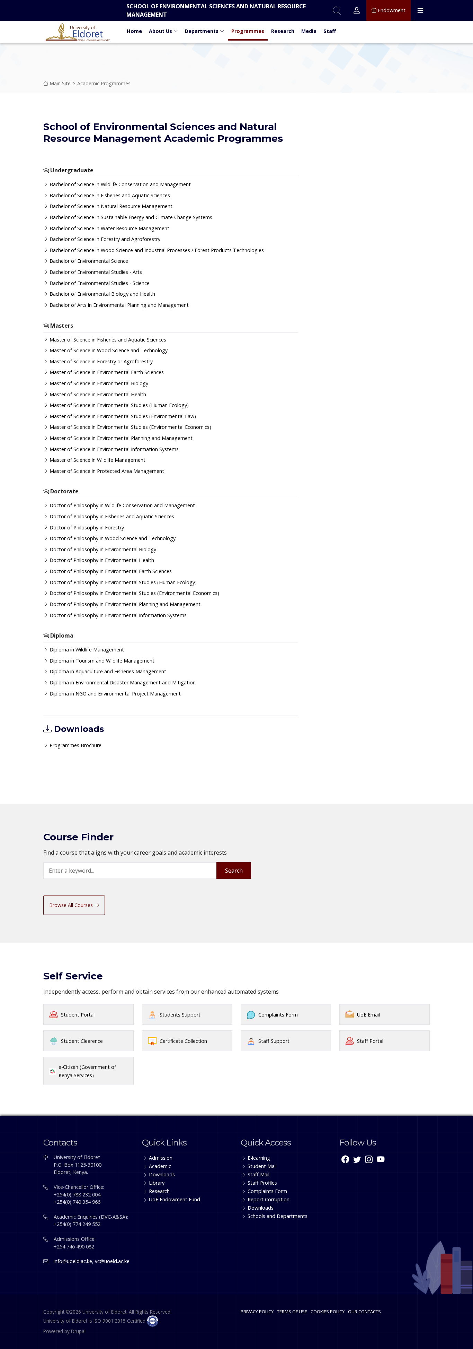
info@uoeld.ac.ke (73, 1261)
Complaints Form (278, 1014)
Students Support (180, 1014)
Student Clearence (82, 1041)
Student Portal (78, 1014)
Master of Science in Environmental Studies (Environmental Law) (122, 416)
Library (156, 1182)
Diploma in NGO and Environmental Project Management (114, 693)
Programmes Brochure (74, 745)
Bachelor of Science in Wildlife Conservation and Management (119, 184)
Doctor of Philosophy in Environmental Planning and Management (124, 604)
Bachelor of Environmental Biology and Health (101, 294)
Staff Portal (370, 1041)
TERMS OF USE (292, 1311)
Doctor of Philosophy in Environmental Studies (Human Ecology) (122, 582)
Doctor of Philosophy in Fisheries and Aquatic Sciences (111, 516)
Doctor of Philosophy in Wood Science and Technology (112, 538)
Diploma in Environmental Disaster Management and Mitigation (122, 682)
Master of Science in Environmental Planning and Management (120, 438)
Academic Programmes (104, 83)
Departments (202, 31)
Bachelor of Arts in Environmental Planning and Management (118, 305)
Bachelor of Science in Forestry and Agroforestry (104, 239)
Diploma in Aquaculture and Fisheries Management (107, 671)
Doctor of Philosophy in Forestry (86, 527)
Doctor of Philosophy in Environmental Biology (102, 549)
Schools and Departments (277, 1216)
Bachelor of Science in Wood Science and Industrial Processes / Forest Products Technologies (156, 250)
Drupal (78, 1331)
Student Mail (262, 1166)
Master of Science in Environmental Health (97, 394)
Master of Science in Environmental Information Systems (113, 449)
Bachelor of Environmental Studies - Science (99, 283)
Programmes (247, 31)
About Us (161, 31)
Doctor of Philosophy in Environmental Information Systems (117, 615)
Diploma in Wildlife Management (86, 649)
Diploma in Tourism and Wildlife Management (101, 660)
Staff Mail (258, 1174)
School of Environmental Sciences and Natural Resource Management (216, 10)
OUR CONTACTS (364, 1311)
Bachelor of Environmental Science (88, 261)
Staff (329, 31)
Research (282, 31)
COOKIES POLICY (328, 1311)
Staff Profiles (262, 1182)
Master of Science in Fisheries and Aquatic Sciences (107, 339)
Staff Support (273, 1041)
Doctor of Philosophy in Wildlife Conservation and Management (121, 505)
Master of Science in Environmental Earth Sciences (106, 372)
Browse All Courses (71, 905)
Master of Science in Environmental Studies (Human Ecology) (118, 405)
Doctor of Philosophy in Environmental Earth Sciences (110, 571)
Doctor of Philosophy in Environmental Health (101, 560)
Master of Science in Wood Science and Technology (108, 350)
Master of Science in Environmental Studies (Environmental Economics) (129, 427)
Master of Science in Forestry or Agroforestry (100, 361)
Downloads (162, 1174)
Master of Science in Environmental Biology (98, 383)
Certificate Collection (183, 1041)
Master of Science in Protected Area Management (106, 471)
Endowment (390, 10)
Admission (160, 1158)
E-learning (259, 1158)
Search (234, 870)
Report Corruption (268, 1199)
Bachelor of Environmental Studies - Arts (95, 272)
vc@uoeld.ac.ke (112, 1261)
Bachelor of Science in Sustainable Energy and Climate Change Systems (130, 217)
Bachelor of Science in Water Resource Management (108, 228)
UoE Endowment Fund (174, 1199)
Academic (160, 1166)
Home (134, 31)
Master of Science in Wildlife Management (96, 460)
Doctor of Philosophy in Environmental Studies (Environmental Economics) (133, 593)
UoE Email (368, 1014)
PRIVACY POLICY (257, 1311)
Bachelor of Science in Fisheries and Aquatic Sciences (109, 195)
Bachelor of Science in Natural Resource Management (110, 206)
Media (308, 31)
